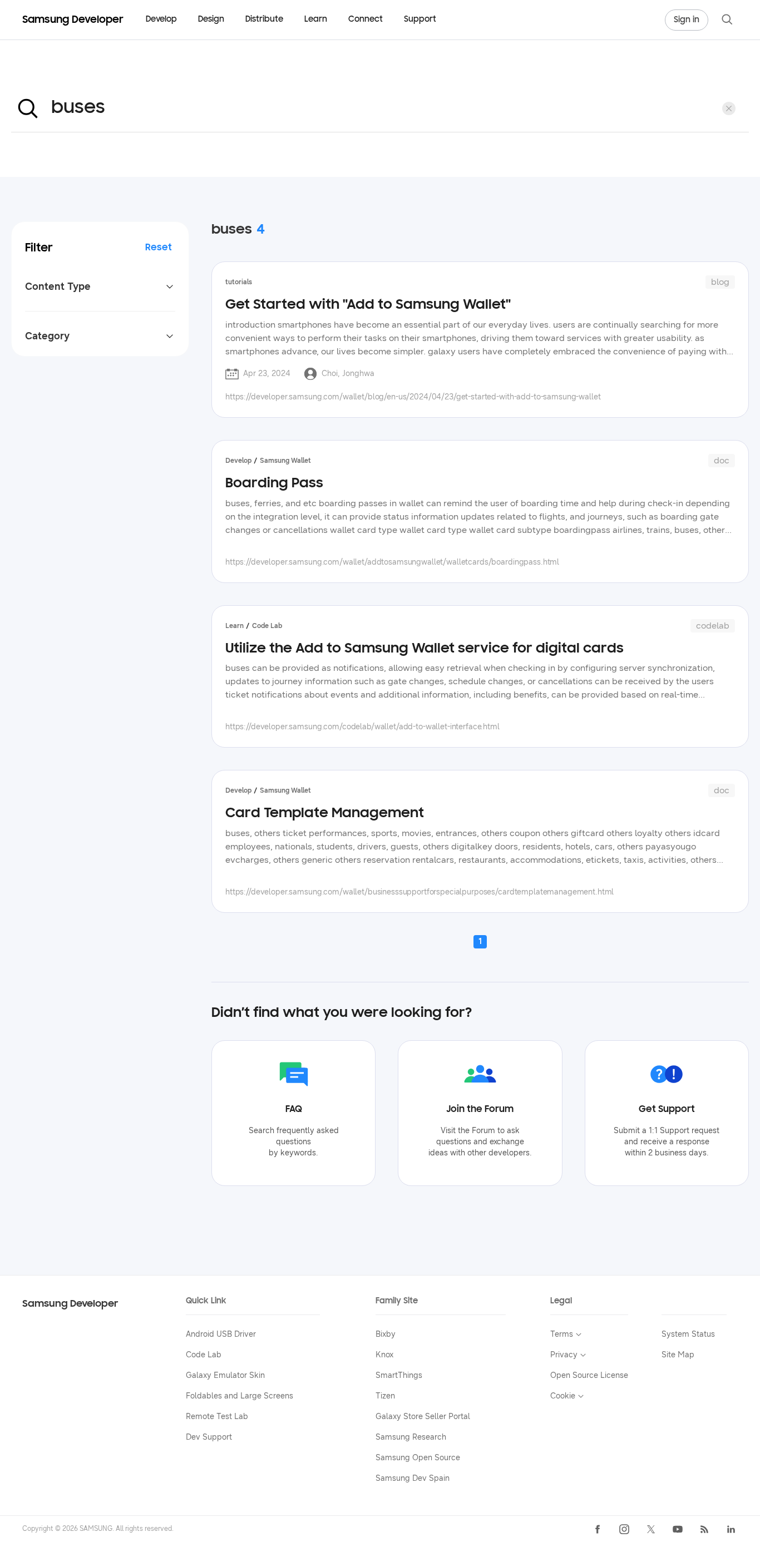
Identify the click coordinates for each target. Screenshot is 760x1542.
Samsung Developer (70, 1304)
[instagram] (624, 1529)
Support (420, 20)
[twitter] (651, 1529)
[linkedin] (731, 1529)
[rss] (704, 1529)
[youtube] (677, 1529)
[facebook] (597, 1529)
